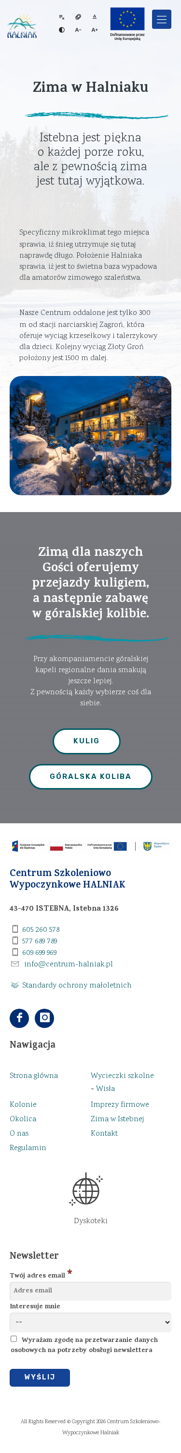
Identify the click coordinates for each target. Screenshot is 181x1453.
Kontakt (104, 1134)
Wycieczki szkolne (122, 1076)
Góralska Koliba (91, 776)
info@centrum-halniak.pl (68, 964)
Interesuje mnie (35, 1307)
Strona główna (34, 1076)
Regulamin (28, 1148)
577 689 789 (39, 941)
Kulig (86, 741)
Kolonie (23, 1105)
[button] (161, 19)
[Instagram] (44, 1019)
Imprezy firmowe (120, 1105)
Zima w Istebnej (117, 1119)
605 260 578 (40, 930)
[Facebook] (20, 1019)
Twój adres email (37, 1276)
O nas (19, 1134)
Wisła (105, 1089)
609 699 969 (39, 953)
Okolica (23, 1119)
